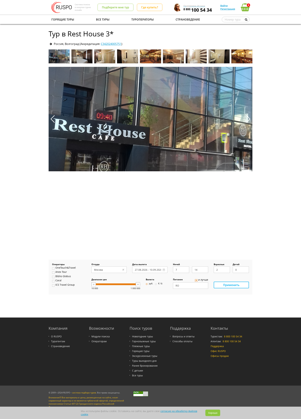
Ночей (176, 264)
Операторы (58, 264)
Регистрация (227, 8)
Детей (236, 264)
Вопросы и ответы (183, 336)
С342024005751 (111, 44)
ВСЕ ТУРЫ (103, 19)
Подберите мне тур (115, 7)
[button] (248, 119)
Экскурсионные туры (144, 356)
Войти (224, 5)
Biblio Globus (63, 276)
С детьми (137, 370)
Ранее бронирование (145, 365)
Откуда (95, 264)
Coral (58, 280)
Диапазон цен (99, 280)
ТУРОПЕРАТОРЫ (142, 19)
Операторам (99, 341)
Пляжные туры (141, 346)
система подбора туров (84, 392)
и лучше (203, 280)
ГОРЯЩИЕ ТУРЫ (62, 19)
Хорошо (212, 412)
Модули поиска (100, 336)
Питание (178, 280)
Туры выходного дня (144, 360)
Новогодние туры (142, 336)
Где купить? (149, 7)
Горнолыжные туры (144, 341)
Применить (231, 285)
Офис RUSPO (218, 351)
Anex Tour (61, 272)
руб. (151, 284)
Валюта (150, 280)
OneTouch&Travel (65, 268)
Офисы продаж (220, 356)
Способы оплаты (182, 341)
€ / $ (160, 284)
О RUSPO (56, 336)
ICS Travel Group (65, 285)
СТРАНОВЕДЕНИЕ (188, 19)
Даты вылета (139, 264)
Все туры (137, 375)
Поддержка (217, 346)
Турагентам (58, 341)
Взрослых (219, 264)
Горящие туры (140, 351)
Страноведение (60, 346)
